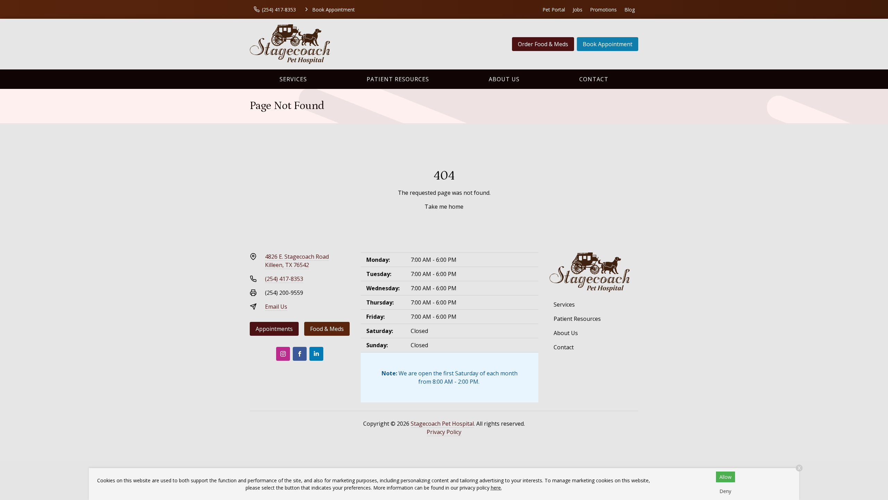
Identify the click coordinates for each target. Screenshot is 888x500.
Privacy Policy (444, 432)
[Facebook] (300, 354)
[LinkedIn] (316, 354)
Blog (629, 9)
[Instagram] (283, 354)
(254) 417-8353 (284, 279)
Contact (593, 79)
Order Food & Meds (543, 44)
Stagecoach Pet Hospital (442, 423)
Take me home (444, 206)
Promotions (603, 9)
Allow (725, 477)
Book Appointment (607, 44)
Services (293, 79)
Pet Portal (554, 9)
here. (496, 487)
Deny (725, 491)
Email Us (276, 306)
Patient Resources (398, 79)
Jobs (577, 9)
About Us (504, 79)
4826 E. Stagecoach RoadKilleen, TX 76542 (297, 261)
